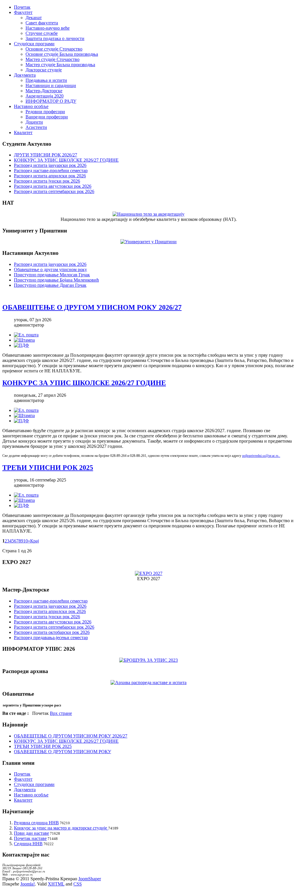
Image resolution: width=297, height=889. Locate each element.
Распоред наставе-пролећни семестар (51, 170)
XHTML (56, 883)
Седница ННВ (28, 843)
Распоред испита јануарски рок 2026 (50, 165)
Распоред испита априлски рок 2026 (50, 175)
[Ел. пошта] (26, 334)
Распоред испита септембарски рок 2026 (54, 191)
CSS (77, 883)
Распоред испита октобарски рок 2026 (52, 632)
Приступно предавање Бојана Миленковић (56, 279)
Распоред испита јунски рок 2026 (47, 180)
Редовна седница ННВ (36, 822)
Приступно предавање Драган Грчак (50, 285)
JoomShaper (89, 878)
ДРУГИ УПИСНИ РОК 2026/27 (45, 154)
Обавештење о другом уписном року (50, 269)
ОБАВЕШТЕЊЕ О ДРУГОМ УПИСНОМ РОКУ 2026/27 (92, 307)
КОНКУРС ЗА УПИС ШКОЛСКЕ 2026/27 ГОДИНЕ (66, 160)
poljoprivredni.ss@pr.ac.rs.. (261, 456)
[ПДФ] (21, 345)
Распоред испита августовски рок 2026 (52, 186)
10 (25, 540)
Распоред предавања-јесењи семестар (51, 637)
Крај (34, 540)
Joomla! (27, 883)
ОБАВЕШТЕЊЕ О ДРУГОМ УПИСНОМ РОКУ (62, 751)
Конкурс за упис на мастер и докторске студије (61, 827)
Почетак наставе (30, 838)
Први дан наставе (31, 833)
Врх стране (61, 713)
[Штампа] (24, 340)
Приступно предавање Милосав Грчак (52, 274)
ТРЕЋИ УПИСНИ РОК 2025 (47, 467)
